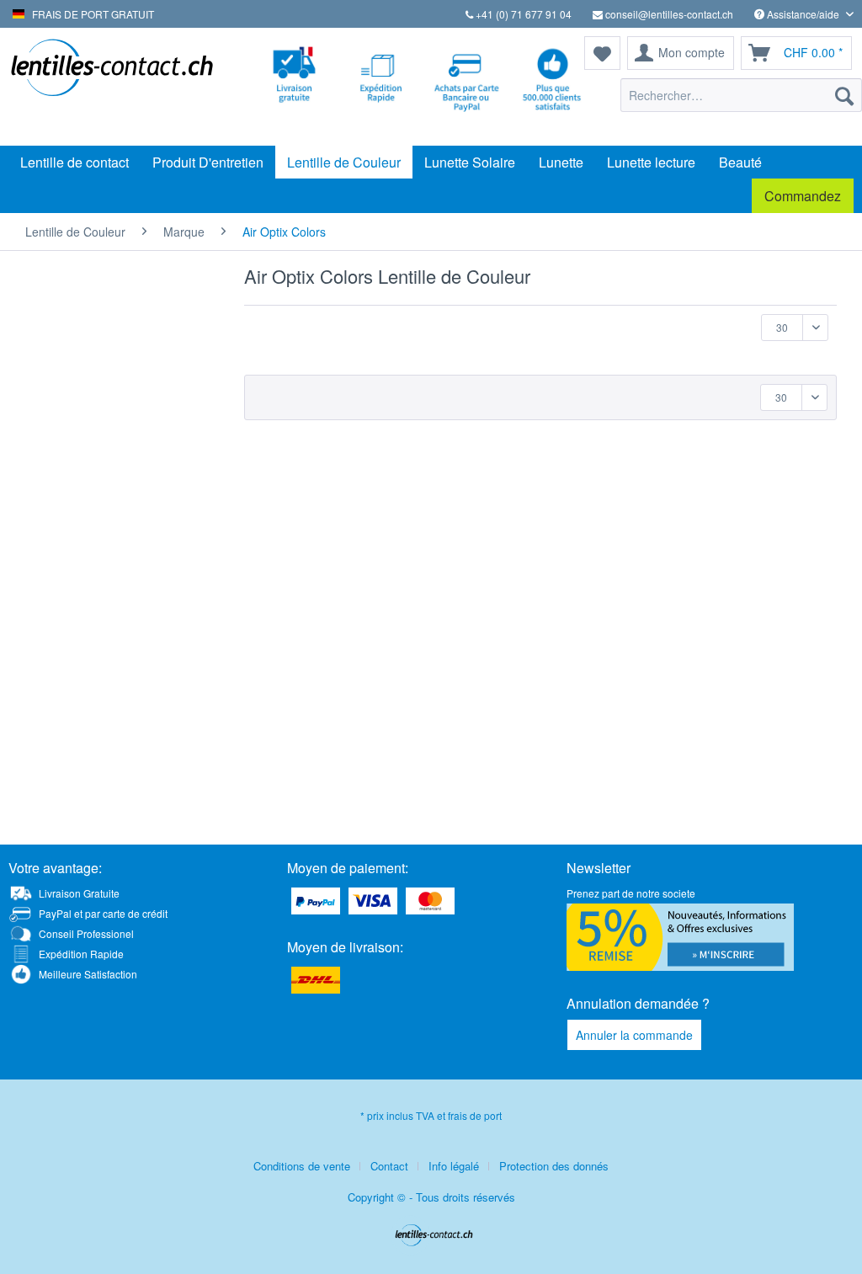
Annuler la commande (634, 1034)
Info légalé (453, 1166)
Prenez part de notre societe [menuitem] (631, 893)
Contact (389, 1166)
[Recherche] (844, 95)
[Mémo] (602, 53)
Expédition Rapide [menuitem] (81, 953)
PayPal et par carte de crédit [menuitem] (103, 913)
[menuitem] (741, 95)
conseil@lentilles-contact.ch (668, 14)
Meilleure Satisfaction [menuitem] (88, 974)
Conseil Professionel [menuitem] (86, 933)
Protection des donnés (554, 1166)
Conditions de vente (301, 1166)
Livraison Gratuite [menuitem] (79, 893)
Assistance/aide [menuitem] (803, 14)
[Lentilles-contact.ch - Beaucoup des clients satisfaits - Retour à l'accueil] (111, 86)
